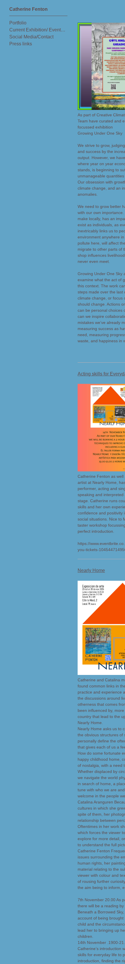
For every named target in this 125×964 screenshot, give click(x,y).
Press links (20, 44)
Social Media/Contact (31, 37)
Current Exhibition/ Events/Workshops (38, 30)
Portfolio (18, 23)
